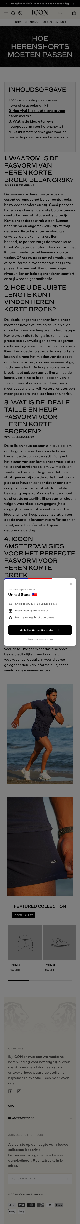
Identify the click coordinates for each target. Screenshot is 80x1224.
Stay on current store (40, 639)
